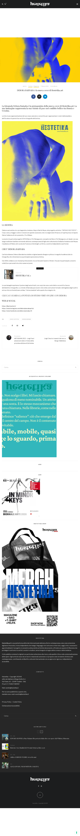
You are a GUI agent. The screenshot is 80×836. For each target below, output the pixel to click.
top (14, 736)
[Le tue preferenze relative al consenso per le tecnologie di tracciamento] (76, 832)
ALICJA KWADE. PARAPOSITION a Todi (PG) (24, 766)
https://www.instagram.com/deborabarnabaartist (18, 308)
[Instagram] (41, 786)
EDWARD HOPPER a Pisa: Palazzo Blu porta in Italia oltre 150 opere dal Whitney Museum (39, 738)
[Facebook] (38, 786)
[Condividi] (33, 96)
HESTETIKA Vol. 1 (23, 275)
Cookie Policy (17, 702)
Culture (30, 86)
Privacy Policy (6, 702)
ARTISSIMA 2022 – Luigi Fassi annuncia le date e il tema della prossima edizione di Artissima (24, 339)
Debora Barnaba (27, 319)
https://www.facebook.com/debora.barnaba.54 (17, 311)
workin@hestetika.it (12, 688)
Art (11, 736)
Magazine (36, 86)
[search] (75, 367)
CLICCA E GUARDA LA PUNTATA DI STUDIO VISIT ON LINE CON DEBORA (34, 295)
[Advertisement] (40, 22)
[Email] (39, 96)
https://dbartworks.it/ (9, 306)
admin (25, 86)
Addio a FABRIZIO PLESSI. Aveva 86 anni (23, 757)
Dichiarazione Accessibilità (11, 706)
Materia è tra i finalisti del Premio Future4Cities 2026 (27, 748)
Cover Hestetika (14, 319)
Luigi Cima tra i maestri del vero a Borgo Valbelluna (55, 338)
